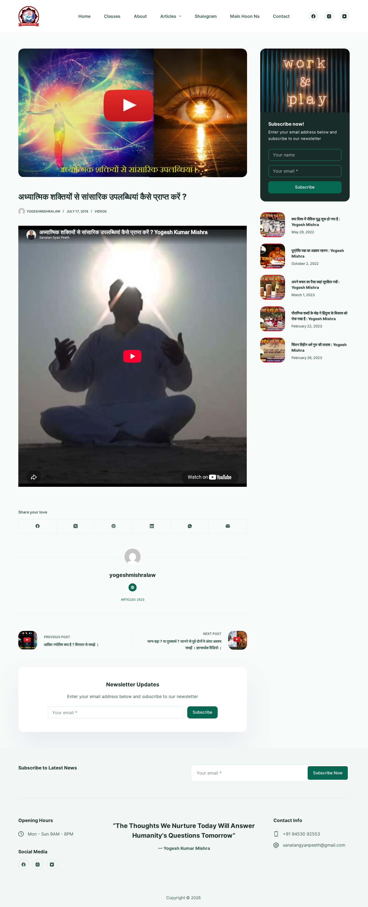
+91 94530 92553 (301, 834)
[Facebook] (313, 16)
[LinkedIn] (152, 526)
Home (84, 16)
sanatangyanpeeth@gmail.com (314, 845)
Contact (281, 16)
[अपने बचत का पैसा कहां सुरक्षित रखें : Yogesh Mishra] (272, 287)
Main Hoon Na (244, 16)
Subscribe (202, 712)
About (140, 16)
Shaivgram (206, 16)
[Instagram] (329, 16)
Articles (168, 16)
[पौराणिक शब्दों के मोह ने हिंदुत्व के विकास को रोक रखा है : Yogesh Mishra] (272, 318)
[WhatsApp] (190, 526)
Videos (101, 211)
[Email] (228, 526)
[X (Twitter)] (76, 526)
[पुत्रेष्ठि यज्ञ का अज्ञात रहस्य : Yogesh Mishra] (272, 256)
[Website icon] (133, 587)
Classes (112, 16)
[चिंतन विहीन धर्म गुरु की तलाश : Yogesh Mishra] (272, 350)
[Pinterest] (114, 526)
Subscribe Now (327, 772)
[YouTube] (344, 16)
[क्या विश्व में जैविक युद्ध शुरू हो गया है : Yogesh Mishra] (272, 224)
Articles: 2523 (132, 599)
